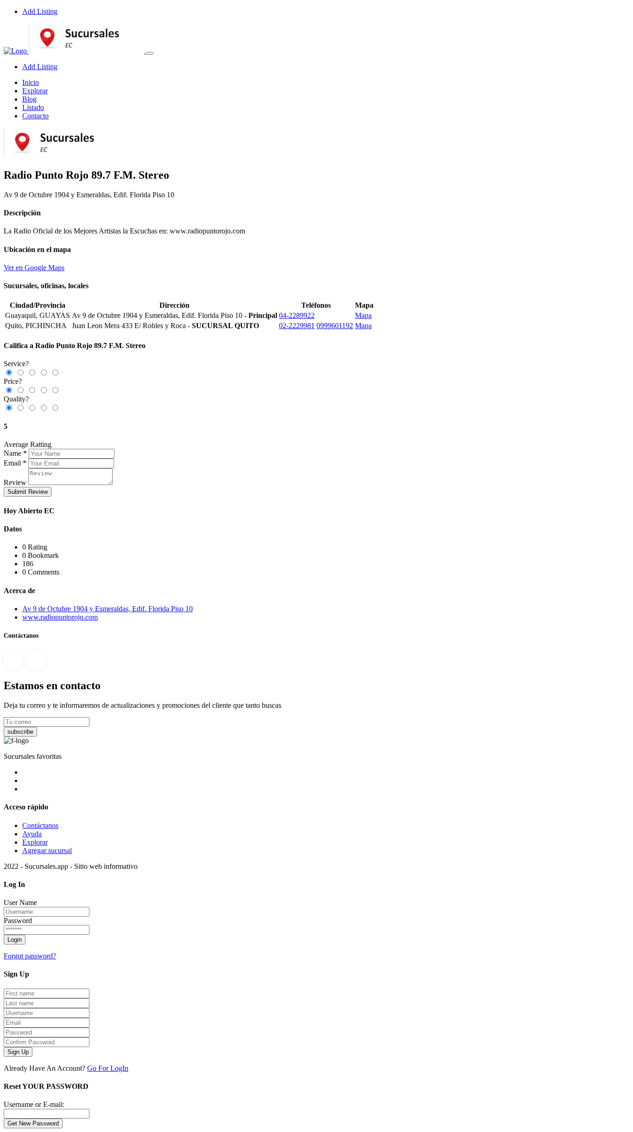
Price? (13, 381)
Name (12, 453)
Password (18, 921)
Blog (29, 99)
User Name (20, 902)
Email (12, 463)
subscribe (20, 731)
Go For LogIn (107, 1068)
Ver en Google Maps (34, 268)
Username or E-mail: (34, 1104)
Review (15, 482)
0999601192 (334, 326)
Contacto (35, 116)
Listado (33, 107)
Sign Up (18, 1051)
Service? (16, 364)
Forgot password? (30, 956)
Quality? (16, 399)
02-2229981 (297, 326)
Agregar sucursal (47, 850)
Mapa (363, 315)
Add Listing (39, 11)
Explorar (35, 91)
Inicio (30, 82)
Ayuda (32, 834)
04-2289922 (297, 315)
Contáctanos (40, 825)
